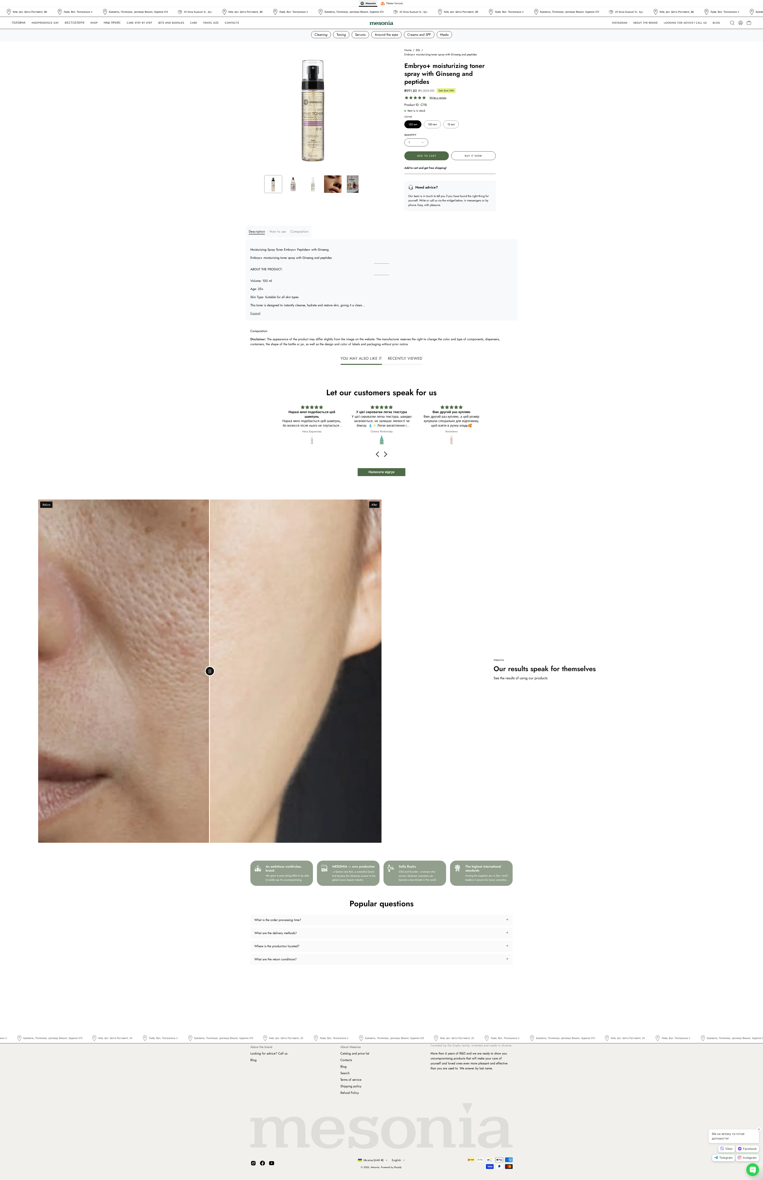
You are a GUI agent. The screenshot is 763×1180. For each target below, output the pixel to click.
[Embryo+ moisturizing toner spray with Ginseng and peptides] (273, 184)
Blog (253, 1060)
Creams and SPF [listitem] (419, 34)
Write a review (437, 98)
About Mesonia (350, 1047)
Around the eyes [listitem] (386, 34)
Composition (299, 231)
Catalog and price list (354, 1053)
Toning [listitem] (341, 34)
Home (408, 50)
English (396, 1160)
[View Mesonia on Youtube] (272, 1163)
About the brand (261, 1047)
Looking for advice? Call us (268, 1053)
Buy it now (473, 156)
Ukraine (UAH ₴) (373, 1160)
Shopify (397, 1167)
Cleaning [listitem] (321, 34)
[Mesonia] (381, 23)
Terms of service (350, 1079)
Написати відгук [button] (381, 472)
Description (257, 231)
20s (418, 50)
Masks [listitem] (444, 34)
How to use (278, 231)
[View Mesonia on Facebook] (262, 1163)
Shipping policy (350, 1086)
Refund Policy (349, 1092)
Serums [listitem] (360, 34)
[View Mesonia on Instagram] (253, 1163)
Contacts (346, 1060)
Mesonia (375, 1167)
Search (345, 1073)
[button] (193, 23)
